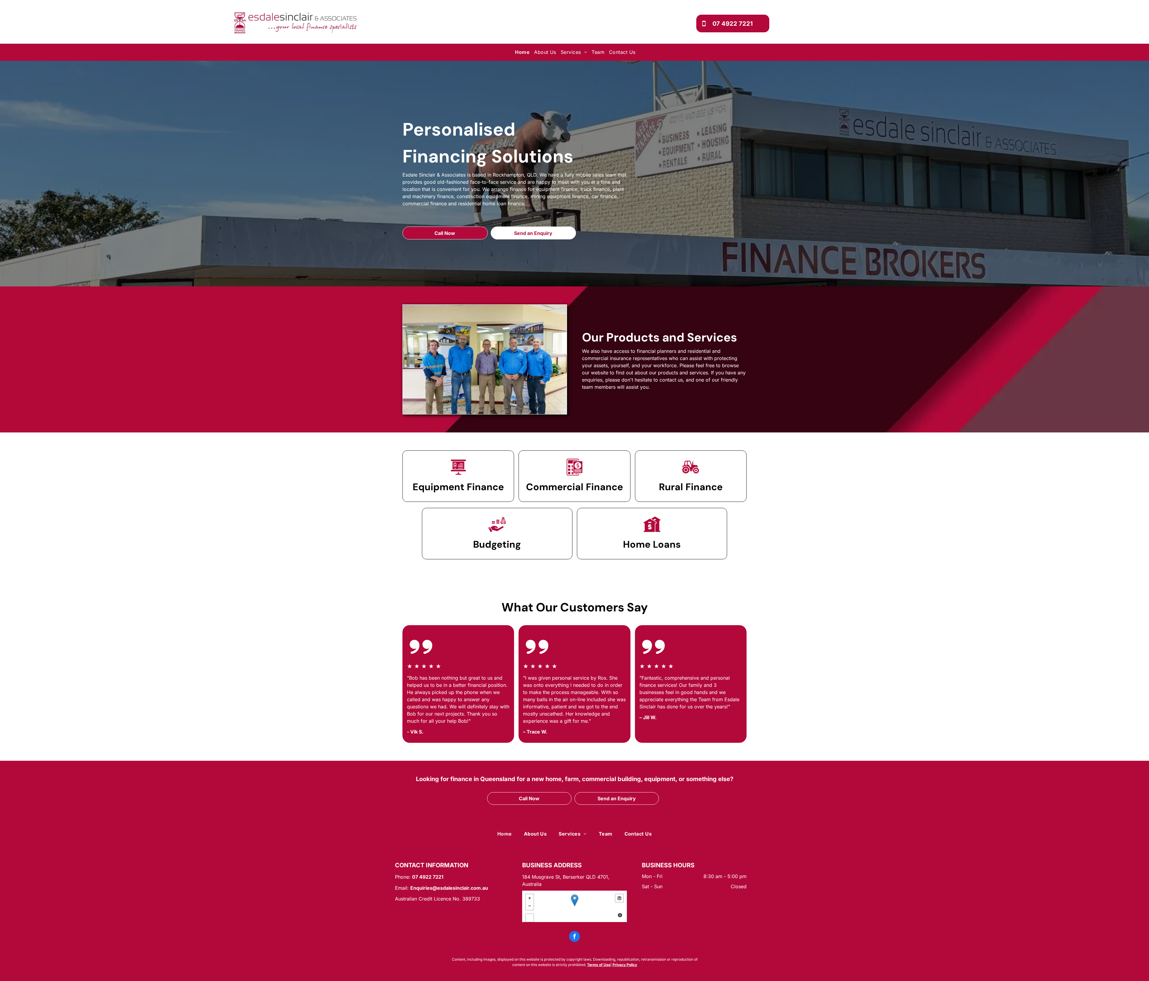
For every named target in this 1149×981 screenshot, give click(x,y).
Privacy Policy (625, 964)
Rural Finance (691, 487)
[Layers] (619, 898)
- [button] (530, 906)
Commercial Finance (574, 487)
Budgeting (497, 544)
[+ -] (574, 906)
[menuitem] (523, 52)
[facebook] (574, 937)
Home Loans (652, 544)
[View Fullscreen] (530, 918)
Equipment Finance (458, 487)
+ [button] (530, 898)
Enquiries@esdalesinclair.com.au (449, 888)
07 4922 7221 (427, 877)
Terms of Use (598, 964)
